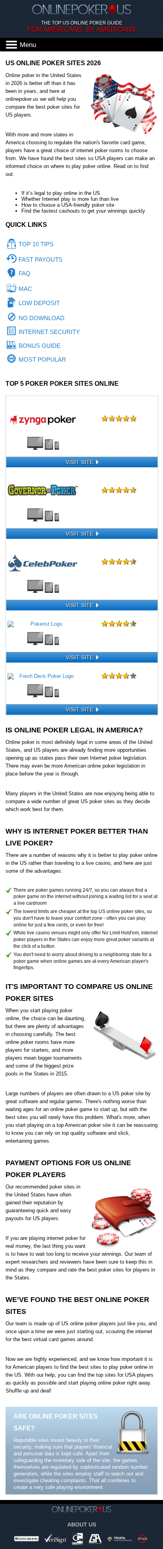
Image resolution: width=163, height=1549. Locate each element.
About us (81, 1524)
